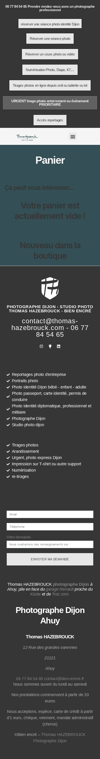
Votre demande (19, 537)
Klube (35, 594)
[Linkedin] (58, 346)
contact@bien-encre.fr (64, 678)
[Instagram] (41, 346)
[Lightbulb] (50, 346)
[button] (73, 136)
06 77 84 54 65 (29, 678)
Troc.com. (61, 594)
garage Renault (59, 589)
